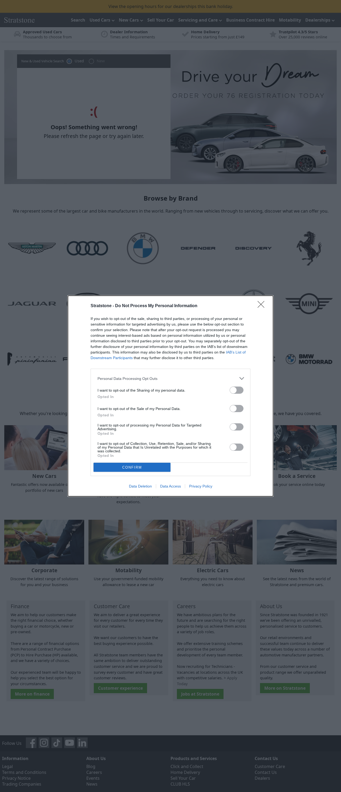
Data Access (170, 486)
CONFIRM (132, 467)
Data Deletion (140, 486)
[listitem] (170, 378)
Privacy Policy (200, 486)
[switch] (236, 390)
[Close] (263, 306)
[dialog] (170, 396)
